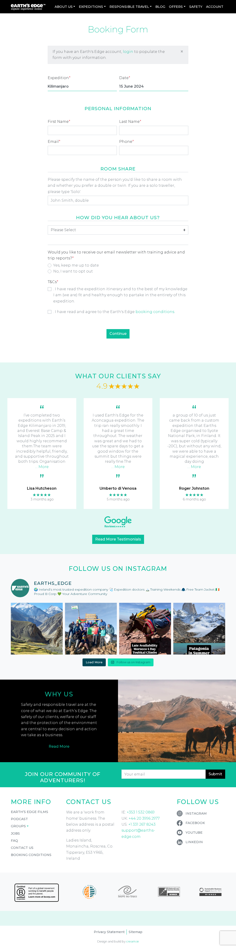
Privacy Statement (109, 932)
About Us (64, 7)
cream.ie (132, 941)
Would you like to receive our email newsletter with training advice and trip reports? (116, 255)
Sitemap (135, 932)
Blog (160, 7)
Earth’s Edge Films (29, 812)
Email (54, 141)
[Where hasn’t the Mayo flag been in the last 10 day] (91, 629)
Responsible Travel (129, 7)
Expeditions (91, 7)
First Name (59, 121)
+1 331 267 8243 (142, 824)
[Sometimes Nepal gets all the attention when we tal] (37, 629)
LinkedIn (194, 842)
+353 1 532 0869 (141, 812)
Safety (195, 7)
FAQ (14, 841)
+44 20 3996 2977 (144, 818)
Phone (126, 141)
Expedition (59, 78)
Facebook (195, 823)
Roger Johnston (194, 488)
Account (214, 7)
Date (124, 78)
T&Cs (53, 282)
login (128, 51)
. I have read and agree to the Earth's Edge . (114, 312)
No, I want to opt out (73, 271)
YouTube (194, 832)
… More (42, 467)
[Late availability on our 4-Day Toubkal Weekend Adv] (145, 629)
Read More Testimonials (118, 539)
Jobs (15, 833)
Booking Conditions (31, 855)
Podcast (19, 819)
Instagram (196, 813)
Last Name (130, 121)
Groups (18, 826)
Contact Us (22, 848)
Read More (59, 746)
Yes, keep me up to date (76, 265)
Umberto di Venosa (118, 488)
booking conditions (155, 312)
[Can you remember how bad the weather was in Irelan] (199, 629)
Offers (176, 7)
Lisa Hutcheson (41, 488)
